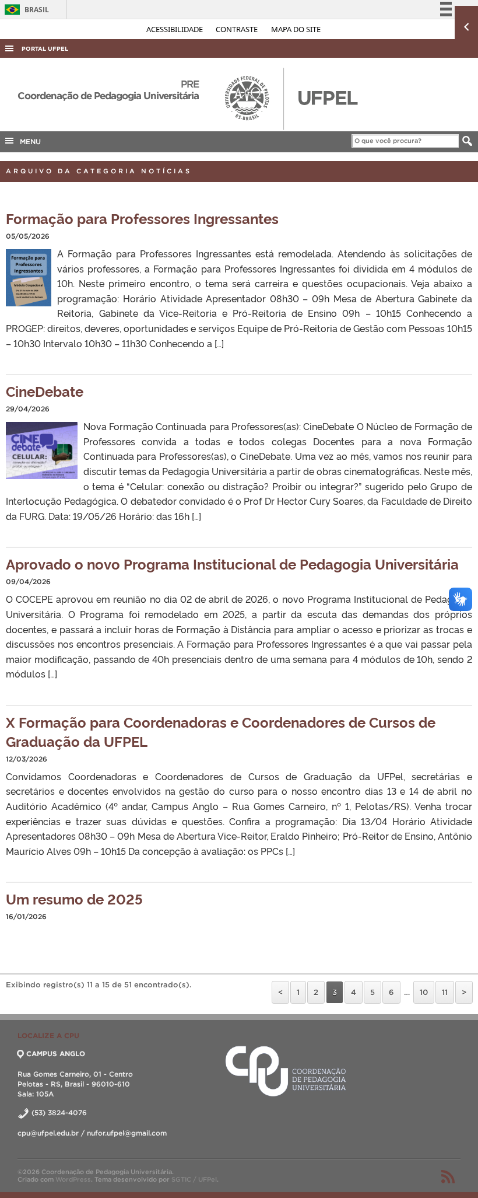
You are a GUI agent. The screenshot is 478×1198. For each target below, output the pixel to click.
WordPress (73, 1179)
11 (445, 992)
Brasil (24, 10)
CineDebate (44, 390)
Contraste (237, 29)
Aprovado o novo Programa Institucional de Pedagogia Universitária (232, 563)
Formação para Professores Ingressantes (142, 218)
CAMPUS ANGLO (55, 1053)
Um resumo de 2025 (74, 898)
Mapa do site (296, 29)
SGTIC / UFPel (194, 1179)
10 (424, 992)
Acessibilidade (175, 29)
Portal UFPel (45, 49)
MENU (28, 141)
